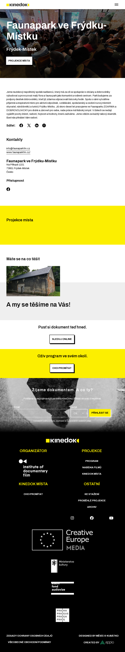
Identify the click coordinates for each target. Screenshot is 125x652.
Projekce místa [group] (19, 60)
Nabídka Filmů (91, 467)
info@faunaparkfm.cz (18, 148)
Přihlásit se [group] (99, 412)
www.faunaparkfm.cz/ (18, 152)
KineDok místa (91, 474)
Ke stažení (92, 494)
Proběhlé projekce (92, 500)
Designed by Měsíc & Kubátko (99, 635)
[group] (41, 411)
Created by (91, 642)
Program (91, 461)
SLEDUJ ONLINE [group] (62, 339)
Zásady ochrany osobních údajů (29, 635)
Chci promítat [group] (61, 368)
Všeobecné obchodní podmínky (29, 642)
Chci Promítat (33, 494)
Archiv (91, 507)
